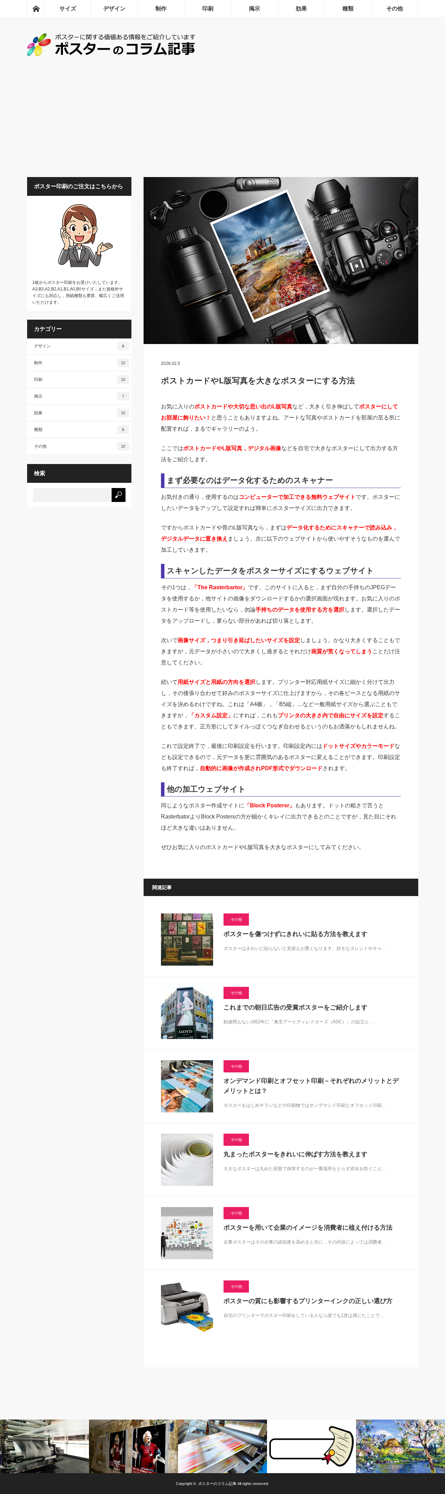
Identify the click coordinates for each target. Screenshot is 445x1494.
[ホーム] (35, 8)
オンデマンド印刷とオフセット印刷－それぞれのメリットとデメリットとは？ (311, 1085)
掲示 (254, 8)
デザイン (114, 8)
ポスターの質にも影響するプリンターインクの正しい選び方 (308, 1300)
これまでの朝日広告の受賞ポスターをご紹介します (295, 1007)
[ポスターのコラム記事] (113, 54)
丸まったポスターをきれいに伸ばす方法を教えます (295, 1154)
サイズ (67, 8)
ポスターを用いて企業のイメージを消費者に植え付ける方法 (308, 1227)
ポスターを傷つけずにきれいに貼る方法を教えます (295, 933)
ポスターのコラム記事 (217, 1483)
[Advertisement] (222, 125)
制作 (161, 8)
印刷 (207, 8)
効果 (301, 8)
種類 (348, 8)
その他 (394, 8)
